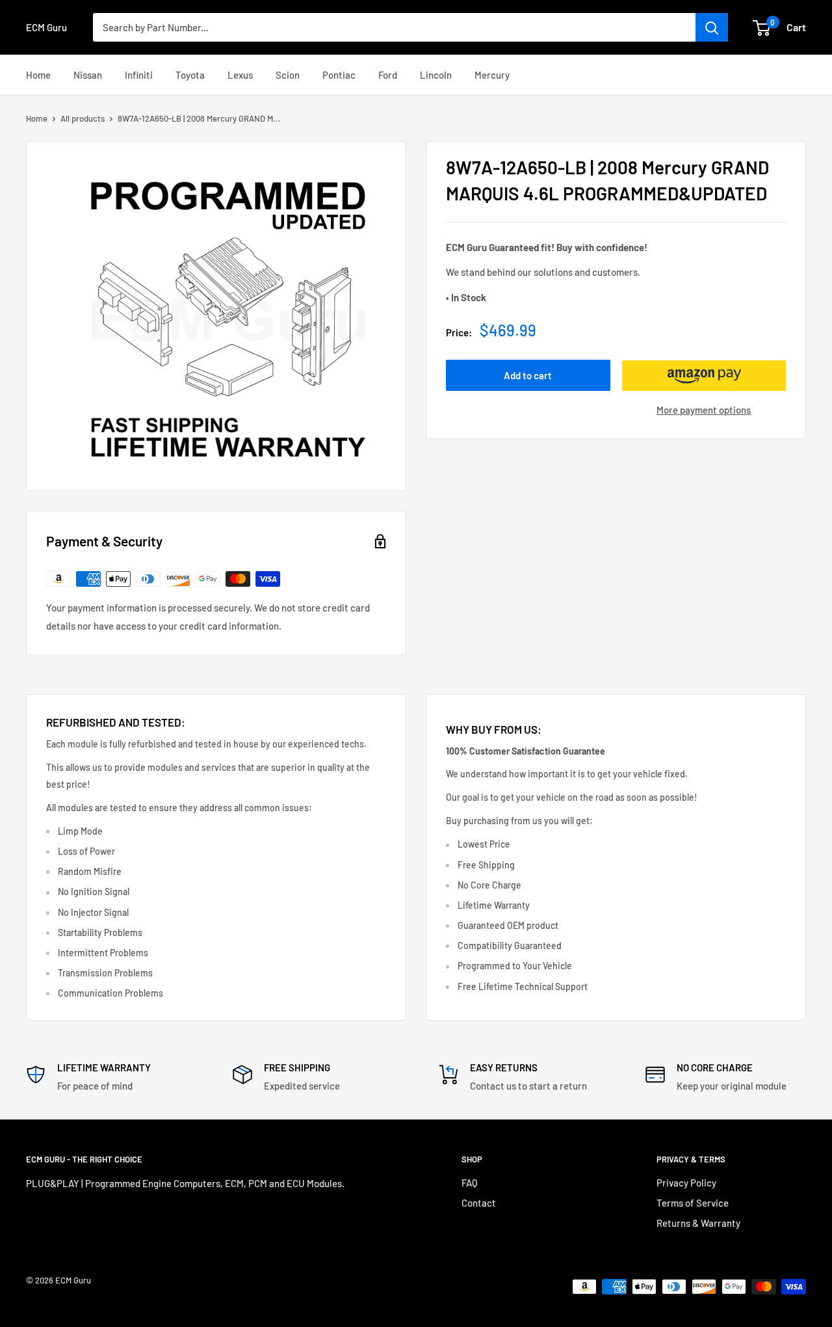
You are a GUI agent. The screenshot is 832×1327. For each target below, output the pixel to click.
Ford (387, 75)
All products (82, 118)
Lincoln (436, 75)
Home (38, 75)
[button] (704, 376)
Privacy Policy (686, 1182)
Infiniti (139, 75)
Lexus (240, 75)
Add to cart (528, 376)
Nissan (87, 75)
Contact (479, 1203)
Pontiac (339, 75)
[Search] (712, 27)
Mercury (492, 75)
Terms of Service (692, 1203)
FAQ (470, 1182)
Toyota (190, 75)
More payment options (703, 410)
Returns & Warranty (698, 1223)
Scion (288, 75)
